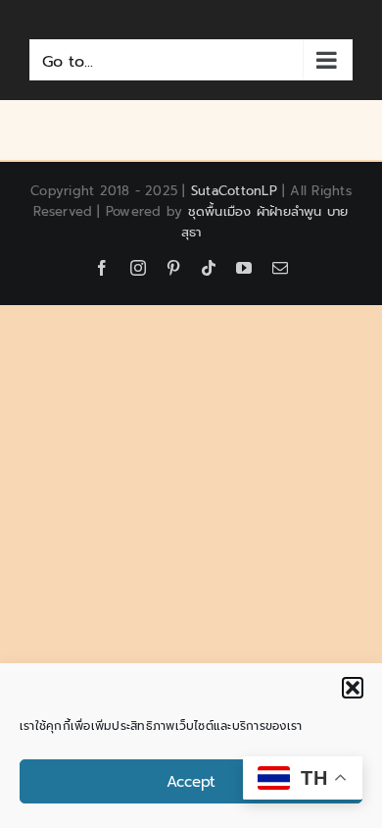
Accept (191, 782)
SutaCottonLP (234, 190)
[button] (352, 688)
